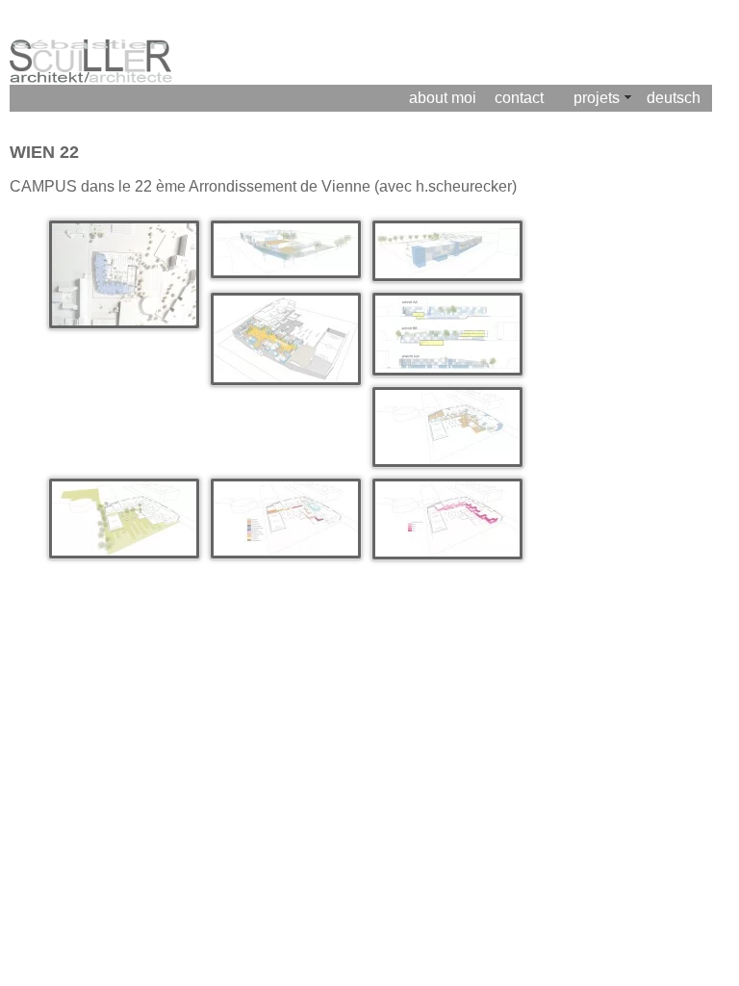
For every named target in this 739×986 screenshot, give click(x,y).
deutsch (674, 98)
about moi (442, 98)
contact (519, 98)
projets (596, 98)
